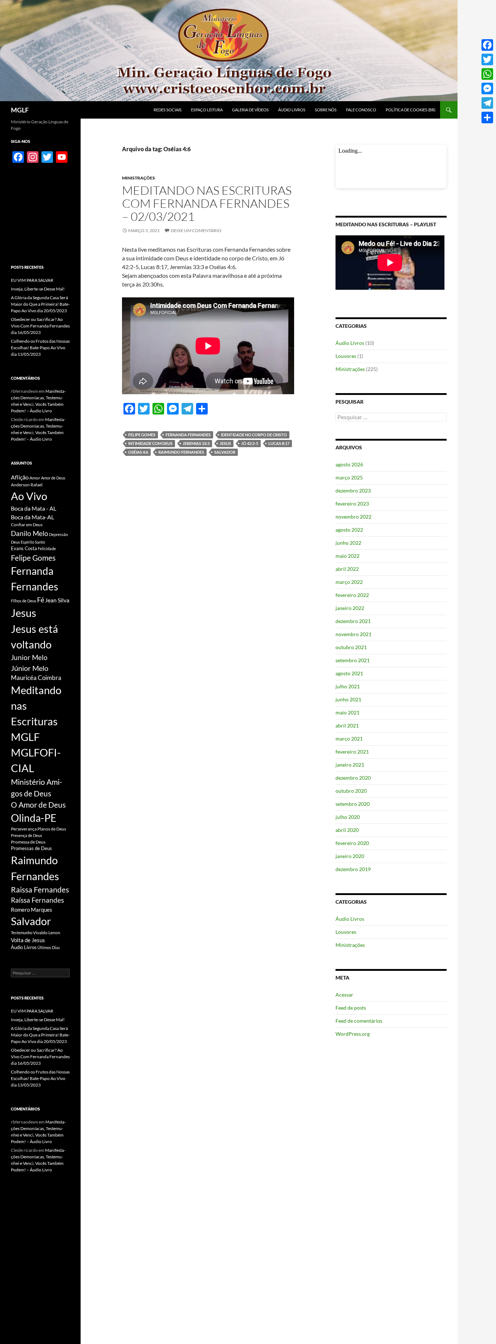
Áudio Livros (291, 109)
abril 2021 (347, 725)
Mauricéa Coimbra (36, 677)
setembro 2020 (353, 804)
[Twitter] (487, 59)
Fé (40, 599)
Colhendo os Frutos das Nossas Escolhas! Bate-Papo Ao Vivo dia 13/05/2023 (40, 347)
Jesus (225, 443)
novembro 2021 (353, 634)
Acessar (344, 994)
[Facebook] (487, 45)
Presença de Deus (26, 835)
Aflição (20, 477)
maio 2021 (347, 712)
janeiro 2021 (350, 765)
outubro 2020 (351, 791)
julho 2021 (348, 686)
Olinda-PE (33, 818)
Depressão (58, 534)
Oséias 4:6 (138, 452)
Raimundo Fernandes (181, 452)
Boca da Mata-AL (32, 517)
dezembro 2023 (353, 490)
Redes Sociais (168, 109)
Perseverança (24, 829)
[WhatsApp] (487, 74)
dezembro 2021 (353, 621)
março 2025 (349, 477)
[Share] (487, 117)
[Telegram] (487, 103)
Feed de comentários (359, 1021)
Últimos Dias (48, 947)
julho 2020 (348, 817)
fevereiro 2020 (352, 843)
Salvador (224, 452)
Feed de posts (351, 1008)
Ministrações (138, 178)
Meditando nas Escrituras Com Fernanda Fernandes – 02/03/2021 (207, 203)
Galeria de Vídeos (250, 109)
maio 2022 (347, 556)
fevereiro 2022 (352, 595)
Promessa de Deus (28, 842)
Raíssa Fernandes (37, 900)
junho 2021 (348, 699)
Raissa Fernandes (40, 889)
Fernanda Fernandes (188, 434)
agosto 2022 (349, 530)
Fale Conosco (361, 109)
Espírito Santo (33, 542)
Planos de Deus (51, 829)
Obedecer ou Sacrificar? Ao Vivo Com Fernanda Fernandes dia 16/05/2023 (40, 326)
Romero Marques (31, 909)
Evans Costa (24, 548)
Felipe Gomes (141, 434)
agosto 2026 (349, 464)
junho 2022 (348, 543)
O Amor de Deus (38, 804)
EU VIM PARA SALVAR (32, 280)
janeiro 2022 (350, 608)
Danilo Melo (29, 533)
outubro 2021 (351, 647)
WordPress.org (353, 1034)
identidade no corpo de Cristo (254, 434)
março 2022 (349, 582)
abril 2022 (347, 569)
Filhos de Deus (23, 600)
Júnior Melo (29, 668)
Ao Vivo (29, 496)
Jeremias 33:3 (196, 443)
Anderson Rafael (26, 484)
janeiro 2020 (350, 856)
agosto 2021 (349, 673)
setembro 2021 (353, 660)
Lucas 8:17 (278, 443)
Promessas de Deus (31, 848)
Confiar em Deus (26, 524)
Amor (34, 478)
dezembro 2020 (353, 778)
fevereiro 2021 (352, 752)
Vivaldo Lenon (46, 932)
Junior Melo (29, 657)
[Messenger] (487, 88)
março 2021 (349, 738)
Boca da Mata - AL (33, 508)
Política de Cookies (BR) (410, 109)
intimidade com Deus (150, 443)
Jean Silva (57, 600)
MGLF (20, 110)
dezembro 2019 (353, 869)
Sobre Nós (326, 109)
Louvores (346, 356)
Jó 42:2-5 (249, 443)
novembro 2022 (353, 517)
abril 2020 (347, 830)
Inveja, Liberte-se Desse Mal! (38, 289)
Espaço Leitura (207, 109)
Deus (15, 542)
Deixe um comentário (196, 230)
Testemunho (21, 932)
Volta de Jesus (28, 940)
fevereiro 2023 (352, 503)
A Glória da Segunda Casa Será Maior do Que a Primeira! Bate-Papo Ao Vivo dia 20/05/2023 (40, 304)
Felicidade (47, 548)
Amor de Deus (53, 477)
